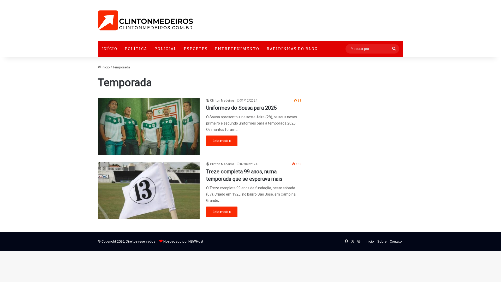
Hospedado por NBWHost (183, 241)
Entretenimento (237, 48)
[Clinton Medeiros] (145, 20)
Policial (165, 48)
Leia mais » (222, 141)
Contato (396, 241)
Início (109, 48)
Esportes (196, 48)
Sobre (381, 241)
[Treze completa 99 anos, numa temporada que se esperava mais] (149, 190)
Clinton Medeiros (222, 100)
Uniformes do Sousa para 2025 (241, 108)
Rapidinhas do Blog (292, 48)
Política (136, 48)
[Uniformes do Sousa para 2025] (149, 126)
